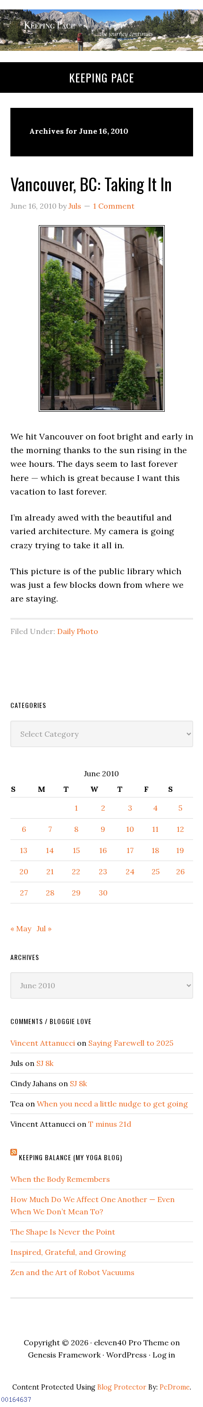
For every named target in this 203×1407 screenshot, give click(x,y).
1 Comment (114, 206)
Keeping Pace (101, 77)
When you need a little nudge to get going (112, 1103)
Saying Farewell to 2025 (130, 1043)
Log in (163, 1354)
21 (50, 871)
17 (130, 850)
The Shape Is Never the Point (62, 1231)
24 (130, 871)
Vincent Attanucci (42, 1043)
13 (23, 850)
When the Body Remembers (60, 1179)
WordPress (126, 1354)
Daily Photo (77, 631)
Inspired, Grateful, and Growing (68, 1252)
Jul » (44, 928)
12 (180, 829)
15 (76, 850)
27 (24, 892)
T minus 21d (109, 1124)
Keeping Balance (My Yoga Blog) (70, 1157)
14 (50, 850)
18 (155, 850)
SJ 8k (44, 1063)
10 (130, 829)
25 (156, 871)
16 (103, 850)
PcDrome (175, 1387)
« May (20, 928)
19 (180, 850)
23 (103, 871)
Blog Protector (121, 1387)
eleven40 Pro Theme (131, 1342)
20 (23, 871)
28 (50, 892)
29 (76, 892)
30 (103, 892)
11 (155, 829)
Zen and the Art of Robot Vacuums (72, 1272)
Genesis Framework (64, 1354)
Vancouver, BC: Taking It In (91, 183)
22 (76, 871)
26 (180, 871)
